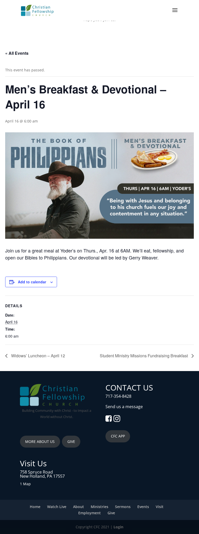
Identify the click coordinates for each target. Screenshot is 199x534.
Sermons (123, 506)
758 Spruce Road (36, 472)
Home (35, 506)
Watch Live (56, 506)
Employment (89, 512)
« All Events (17, 53)
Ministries (99, 506)
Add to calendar (32, 281)
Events (143, 506)
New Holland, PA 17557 (42, 476)
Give (111, 512)
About (78, 506)
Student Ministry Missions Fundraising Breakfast (144, 356)
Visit (160, 506)
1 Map (25, 483)
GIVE (71, 441)
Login (118, 526)
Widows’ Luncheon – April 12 (37, 356)
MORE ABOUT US (40, 441)
